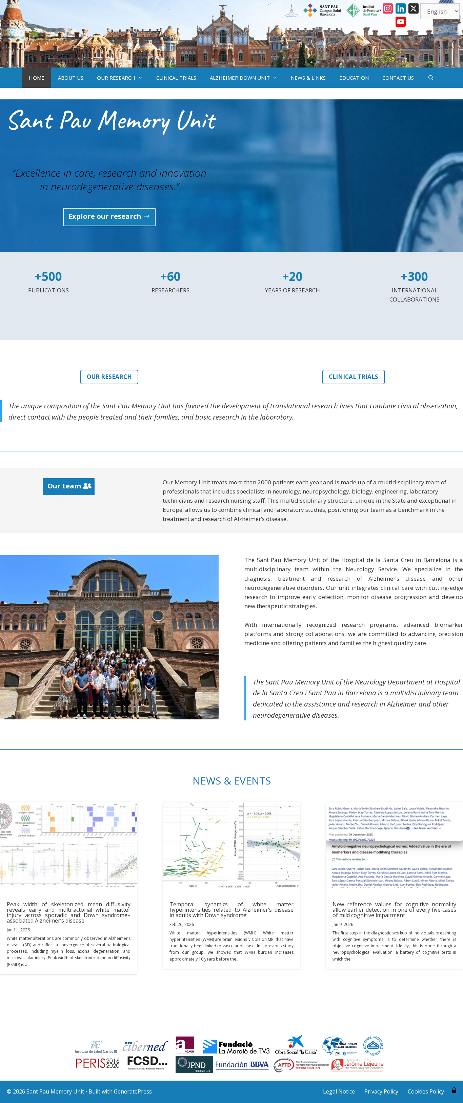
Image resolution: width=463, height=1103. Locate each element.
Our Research (116, 77)
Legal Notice (339, 1091)
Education (354, 77)
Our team (64, 485)
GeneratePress (133, 1091)
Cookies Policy (426, 1091)
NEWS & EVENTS (232, 781)
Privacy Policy (381, 1091)
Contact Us (398, 77)
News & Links (308, 77)
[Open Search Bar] (431, 77)
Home (36, 77)
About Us (70, 77)
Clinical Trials (176, 77)
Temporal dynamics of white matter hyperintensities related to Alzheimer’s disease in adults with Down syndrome (231, 910)
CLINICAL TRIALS (353, 377)
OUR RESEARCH (109, 377)
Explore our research (104, 216)
